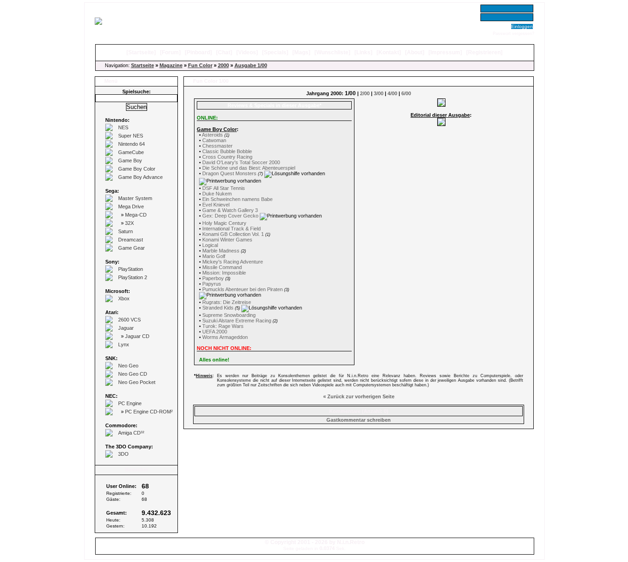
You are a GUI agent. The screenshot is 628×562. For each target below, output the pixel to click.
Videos (247, 52)
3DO (123, 454)
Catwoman (214, 140)
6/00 (406, 93)
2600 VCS (129, 319)
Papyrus (211, 284)
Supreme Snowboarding (229, 315)
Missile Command (222, 267)
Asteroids (212, 135)
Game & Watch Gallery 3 (230, 210)
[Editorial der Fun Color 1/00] (441, 124)
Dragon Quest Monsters (229, 173)
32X (129, 223)
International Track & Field (231, 228)
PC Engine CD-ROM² (149, 411)
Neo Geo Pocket (137, 382)
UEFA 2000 (214, 331)
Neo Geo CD (132, 374)
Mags (301, 52)
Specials (275, 52)
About (414, 52)
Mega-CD (136, 215)
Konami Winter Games (227, 239)
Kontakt (388, 52)
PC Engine (130, 403)
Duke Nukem (217, 193)
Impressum (445, 52)
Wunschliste (332, 52)
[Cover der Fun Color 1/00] (441, 105)
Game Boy (130, 160)
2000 (223, 65)
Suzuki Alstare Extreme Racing (236, 320)
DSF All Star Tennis (223, 188)
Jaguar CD (137, 336)
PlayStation (130, 269)
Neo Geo (128, 365)
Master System (135, 198)
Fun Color (200, 65)
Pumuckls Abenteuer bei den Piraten (242, 289)
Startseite (141, 52)
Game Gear (131, 248)
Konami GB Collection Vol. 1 (233, 234)
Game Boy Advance (140, 177)
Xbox (124, 298)
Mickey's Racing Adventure (232, 261)
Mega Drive (131, 206)
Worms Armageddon (225, 337)
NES (123, 127)
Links (363, 52)
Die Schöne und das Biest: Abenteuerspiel (248, 168)
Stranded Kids (218, 307)
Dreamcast (130, 239)
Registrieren (484, 52)
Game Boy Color (137, 169)
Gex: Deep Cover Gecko (231, 215)
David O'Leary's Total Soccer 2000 (241, 162)
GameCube (131, 152)
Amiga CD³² (131, 433)
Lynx (124, 344)
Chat (224, 52)
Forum (170, 52)
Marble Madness (221, 250)
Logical (210, 245)
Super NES (130, 135)
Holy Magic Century (224, 223)
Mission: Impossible (224, 272)
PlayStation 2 (132, 277)
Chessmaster (217, 146)
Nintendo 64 (131, 144)
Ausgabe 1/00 (250, 65)
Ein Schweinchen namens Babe (237, 199)
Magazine (171, 65)
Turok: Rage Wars (223, 326)
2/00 (365, 93)
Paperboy (213, 278)
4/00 (392, 93)
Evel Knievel (215, 204)
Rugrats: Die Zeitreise (226, 302)
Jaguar (126, 328)
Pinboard (198, 52)
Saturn (125, 231)
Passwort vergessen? (513, 33)
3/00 (378, 93)
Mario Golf (213, 256)
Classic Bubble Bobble (227, 151)
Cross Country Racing (227, 157)
